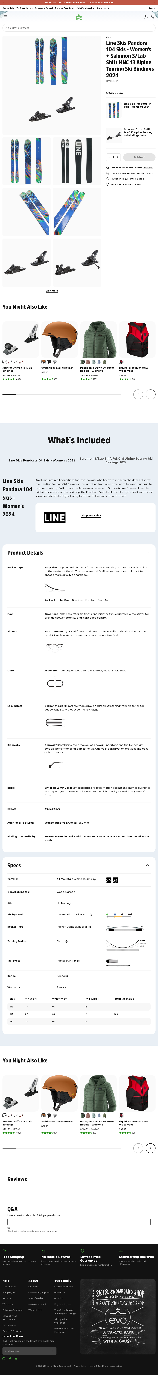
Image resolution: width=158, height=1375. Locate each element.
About (33, 1281)
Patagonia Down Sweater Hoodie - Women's (97, 369)
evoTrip (58, 1298)
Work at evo (35, 1310)
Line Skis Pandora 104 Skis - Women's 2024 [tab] (42, 460)
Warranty (7, 1304)
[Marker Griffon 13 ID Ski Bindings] (20, 339)
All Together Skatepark (61, 1321)
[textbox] (79, 1222)
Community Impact (39, 1293)
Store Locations (63, 1287)
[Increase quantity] (117, 157)
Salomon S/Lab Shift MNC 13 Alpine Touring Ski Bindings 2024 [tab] (116, 460)
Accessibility (116, 1366)
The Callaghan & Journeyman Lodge (65, 1312)
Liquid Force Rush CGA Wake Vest (133, 369)
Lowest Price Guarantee (9, 1317)
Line (108, 37)
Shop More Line (91, 515)
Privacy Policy (80, 1366)
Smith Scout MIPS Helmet (57, 368)
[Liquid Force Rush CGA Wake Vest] (137, 339)
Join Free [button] (148, 168)
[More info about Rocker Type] (89, 927)
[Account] (146, 17)
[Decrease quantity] (109, 157)
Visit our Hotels (25, 8)
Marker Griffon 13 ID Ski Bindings (17, 369)
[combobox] (79, 28)
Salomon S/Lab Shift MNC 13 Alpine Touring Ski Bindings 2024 (138, 132)
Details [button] (149, 173)
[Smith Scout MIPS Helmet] (59, 339)
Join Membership (85, 8)
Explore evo (103, 8)
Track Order (9, 1287)
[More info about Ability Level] (90, 915)
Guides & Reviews (12, 1331)
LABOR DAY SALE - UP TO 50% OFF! (79, 2)
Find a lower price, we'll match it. (96, 1265)
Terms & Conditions (98, 1366)
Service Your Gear (64, 8)
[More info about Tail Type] (78, 961)
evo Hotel (59, 1293)
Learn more (51, 1231)
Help (6, 1281)
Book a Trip (8, 8)
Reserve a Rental (44, 8)
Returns (6, 1298)
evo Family (62, 1281)
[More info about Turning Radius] (66, 941)
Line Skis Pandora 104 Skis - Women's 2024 (138, 105)
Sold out (139, 157)
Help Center (9, 1325)
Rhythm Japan (62, 1304)
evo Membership (37, 1304)
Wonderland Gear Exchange (64, 1330)
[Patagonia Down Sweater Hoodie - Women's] (98, 339)
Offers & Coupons (12, 1310)
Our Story (33, 1287)
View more (52, 291)
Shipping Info (9, 1293)
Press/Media (35, 1298)
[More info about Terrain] (94, 879)
